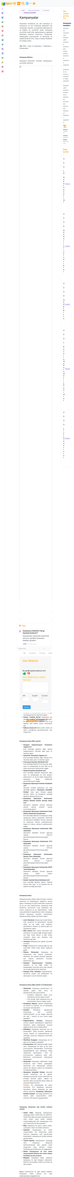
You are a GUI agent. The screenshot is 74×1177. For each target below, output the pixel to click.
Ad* (24, 696)
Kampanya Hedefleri (66, 24)
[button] (35, 679)
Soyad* (35, 696)
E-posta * (45, 697)
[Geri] (39, 648)
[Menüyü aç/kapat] (2, 8)
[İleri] (48, 648)
